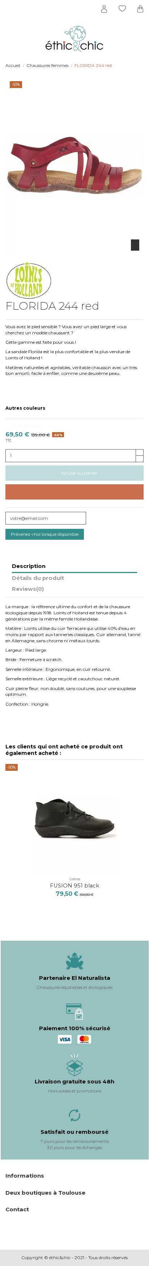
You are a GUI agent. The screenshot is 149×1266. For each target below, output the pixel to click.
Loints (74, 879)
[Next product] (141, 66)
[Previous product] (135, 66)
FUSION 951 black (74, 885)
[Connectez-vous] (104, 9)
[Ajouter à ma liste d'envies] (74, 492)
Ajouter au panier (79, 473)
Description (29, 566)
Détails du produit (38, 578)
